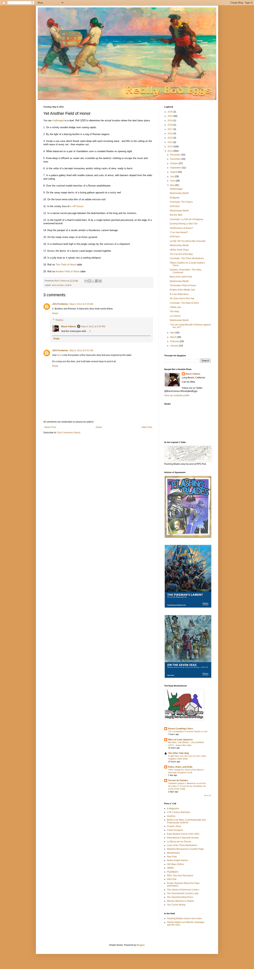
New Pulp (172, 856)
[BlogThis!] (89, 281)
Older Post (147, 427)
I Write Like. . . (177, 307)
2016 (170, 133)
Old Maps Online (175, 864)
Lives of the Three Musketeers (182, 845)
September (176, 167)
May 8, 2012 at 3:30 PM (93, 326)
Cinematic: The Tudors (181, 202)
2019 (170, 120)
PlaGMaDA (172, 872)
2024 (170, 116)
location (60, 285)
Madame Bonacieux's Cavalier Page (185, 849)
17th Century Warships (178, 812)
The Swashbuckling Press (180, 897)
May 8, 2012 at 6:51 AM (81, 350)
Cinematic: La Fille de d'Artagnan (186, 219)
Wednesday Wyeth (179, 193)
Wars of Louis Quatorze (180, 739)
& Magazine (173, 808)
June (173, 180)
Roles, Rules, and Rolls (180, 767)
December (175, 154)
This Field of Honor (66, 264)
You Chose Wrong (176, 904)
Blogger (140, 945)
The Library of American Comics (183, 889)
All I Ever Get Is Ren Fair (182, 298)
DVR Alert (175, 206)
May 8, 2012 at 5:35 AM (81, 304)
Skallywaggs (176, 189)
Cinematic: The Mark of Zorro (184, 303)
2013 (170, 146)
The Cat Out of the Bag (181, 254)
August (174, 172)
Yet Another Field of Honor (183, 285)
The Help (174, 311)
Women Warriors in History (180, 901)
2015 (170, 138)
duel (54, 285)
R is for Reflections (179, 294)
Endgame (175, 197)
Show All (207, 795)
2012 (170, 151)
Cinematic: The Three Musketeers (187, 258)
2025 (170, 112)
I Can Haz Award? (179, 232)
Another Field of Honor (67, 271)
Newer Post (50, 427)
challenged (58, 120)
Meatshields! (173, 853)
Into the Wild (176, 215)
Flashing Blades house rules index (184, 918)
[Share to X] (93, 281)
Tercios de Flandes (178, 780)
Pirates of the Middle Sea (182, 289)
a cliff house (76, 206)
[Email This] (86, 281)
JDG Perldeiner (60, 304)
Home (99, 427)
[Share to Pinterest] (100, 281)
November (175, 159)
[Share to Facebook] (97, 281)
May (172, 185)
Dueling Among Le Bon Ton (183, 223)
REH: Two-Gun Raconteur (180, 875)
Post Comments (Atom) (68, 432)
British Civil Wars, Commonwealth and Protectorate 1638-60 (186, 821)
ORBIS (170, 868)
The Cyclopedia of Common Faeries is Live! (188, 731)
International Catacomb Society (183, 837)
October (174, 163)
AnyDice (171, 816)
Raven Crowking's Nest (180, 728)
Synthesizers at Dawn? (181, 228)
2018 (170, 125)
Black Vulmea (68, 326)
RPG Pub (171, 879)
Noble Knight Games (177, 860)
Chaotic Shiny (174, 826)
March (173, 337)
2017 (170, 129)
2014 (170, 142)
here (59, 355)
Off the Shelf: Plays (179, 250)
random (68, 285)
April (172, 332)
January (174, 345)
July (172, 176)
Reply (55, 313)
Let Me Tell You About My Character (188, 241)
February (175, 341)
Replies (59, 320)
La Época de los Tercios (179, 841)
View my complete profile (176, 395)
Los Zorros (175, 316)
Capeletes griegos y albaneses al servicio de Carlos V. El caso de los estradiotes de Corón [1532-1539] (187, 786)
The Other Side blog (178, 753)
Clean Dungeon (175, 830)
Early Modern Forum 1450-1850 (183, 834)
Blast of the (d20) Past (181, 276)
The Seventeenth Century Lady (182, 893)
